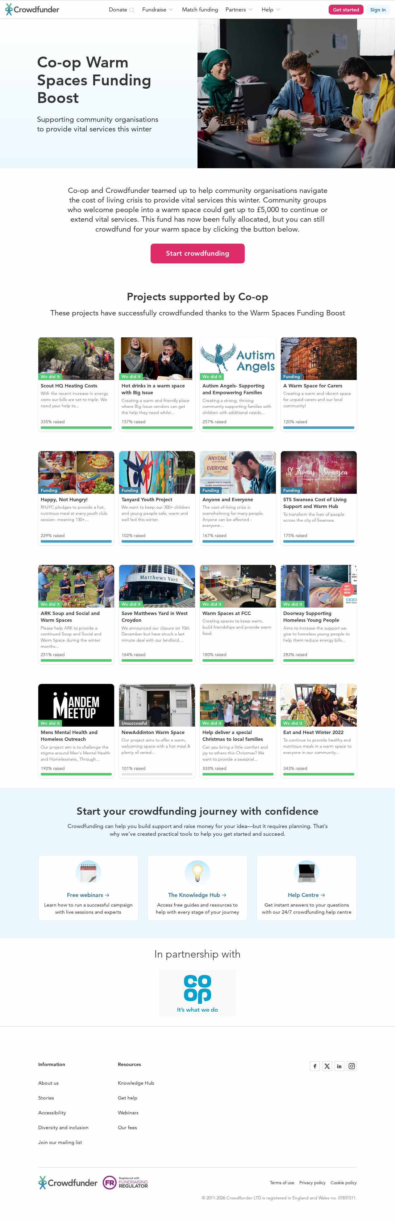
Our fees (127, 1127)
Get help (127, 1098)
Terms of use (282, 1182)
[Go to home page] (32, 9)
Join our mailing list (60, 1142)
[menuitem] (158, 9)
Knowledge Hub (136, 1083)
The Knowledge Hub (194, 895)
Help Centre (303, 895)
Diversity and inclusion (63, 1127)
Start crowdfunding (197, 253)
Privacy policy (312, 1182)
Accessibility (52, 1113)
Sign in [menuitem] (378, 10)
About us (48, 1083)
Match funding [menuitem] (200, 9)
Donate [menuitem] (119, 9)
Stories (46, 1098)
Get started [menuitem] (346, 10)
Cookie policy (344, 1182)
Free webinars (85, 895)
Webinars (128, 1113)
